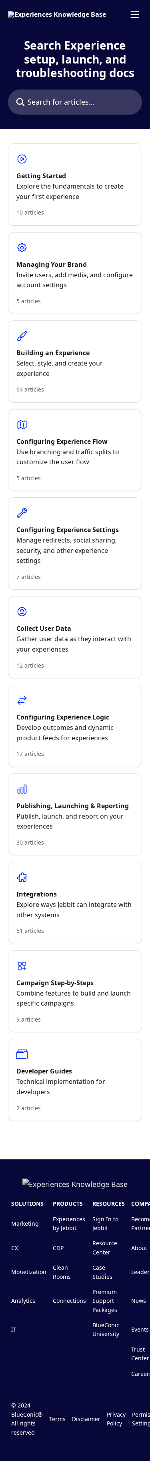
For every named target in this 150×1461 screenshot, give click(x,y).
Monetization (28, 1272)
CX (14, 1248)
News (138, 1300)
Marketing (25, 1223)
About (139, 1248)
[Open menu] (135, 14)
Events (140, 1329)
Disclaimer (86, 1419)
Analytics (23, 1300)
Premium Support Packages (104, 1301)
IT (13, 1329)
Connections (69, 1300)
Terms (57, 1419)
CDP (58, 1248)
